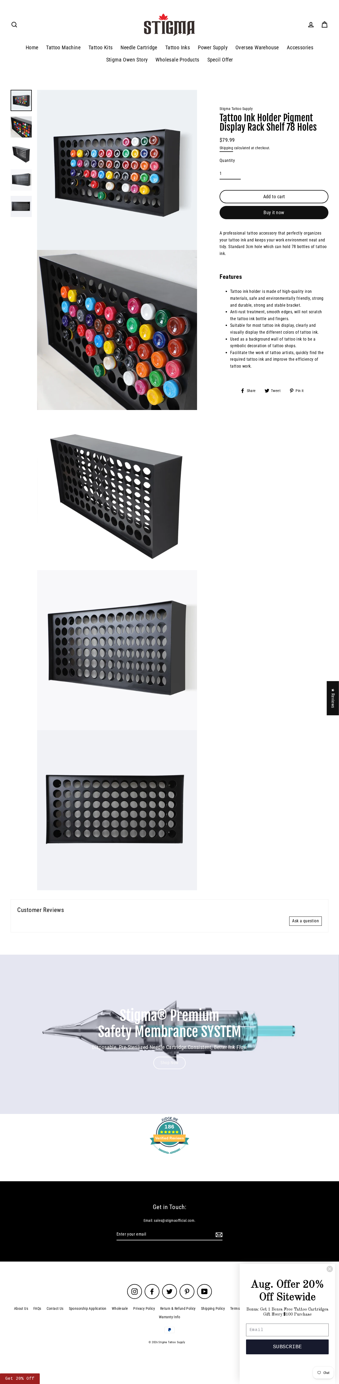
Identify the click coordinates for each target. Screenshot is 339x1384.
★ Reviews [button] (333, 698)
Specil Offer (220, 60)
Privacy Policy (144, 1308)
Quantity (227, 160)
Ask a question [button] (305, 920)
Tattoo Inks (177, 48)
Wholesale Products (177, 60)
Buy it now (274, 212)
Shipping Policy (213, 1308)
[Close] (330, 1269)
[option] (169, 1034)
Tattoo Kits (100, 48)
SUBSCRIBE (287, 1347)
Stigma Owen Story (127, 60)
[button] (99, 1334)
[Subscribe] (218, 1234)
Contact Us (55, 1308)
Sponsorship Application (87, 1308)
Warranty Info (169, 1317)
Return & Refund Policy (178, 1308)
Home (32, 48)
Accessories (300, 48)
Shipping (226, 148)
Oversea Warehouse (257, 48)
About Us (21, 1308)
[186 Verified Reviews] (169, 1156)
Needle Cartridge (139, 48)
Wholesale (120, 1308)
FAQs (37, 1308)
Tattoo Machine (63, 48)
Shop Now (169, 1062)
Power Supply (213, 48)
